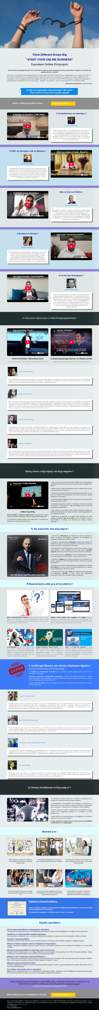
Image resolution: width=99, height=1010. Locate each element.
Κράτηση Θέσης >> (63, 103)
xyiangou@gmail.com (16, 1007)
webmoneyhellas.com (22, 1004)
